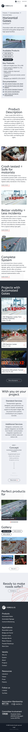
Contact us (13, 591)
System (4, 657)
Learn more (4, 185)
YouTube (4, 693)
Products (5, 13)
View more (13, 480)
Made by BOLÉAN (14, 729)
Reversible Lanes (7, 630)
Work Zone (5, 646)
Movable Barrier (7, 638)
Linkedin (4, 690)
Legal (14, 727)
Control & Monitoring (8, 622)
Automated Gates (15, 13)
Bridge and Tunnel (7, 633)
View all (13, 568)
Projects (4, 663)
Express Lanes (6, 635)
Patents (4, 682)
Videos (4, 676)
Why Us (4, 655)
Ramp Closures (6, 641)
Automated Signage (8, 619)
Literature (5, 674)
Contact (4, 665)
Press (3, 679)
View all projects (13, 380)
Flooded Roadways (8, 643)
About (4, 660)
